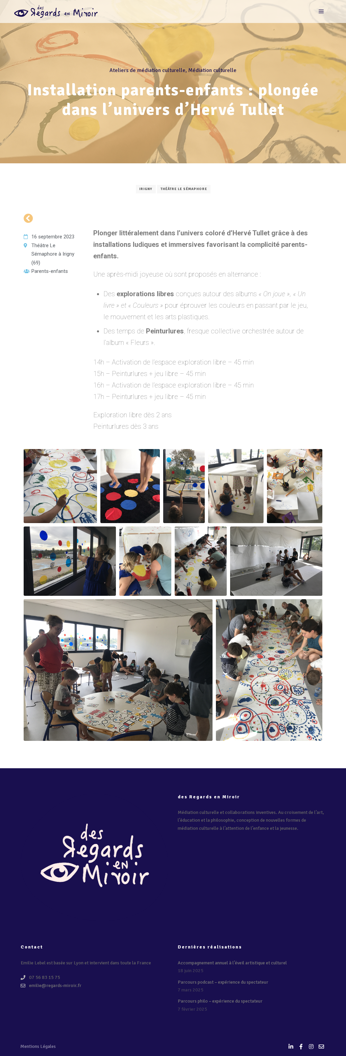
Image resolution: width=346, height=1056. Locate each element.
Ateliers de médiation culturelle (147, 70)
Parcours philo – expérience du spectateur (220, 1001)
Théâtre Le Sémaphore (183, 189)
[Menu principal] (321, 11)
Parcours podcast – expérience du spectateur (223, 982)
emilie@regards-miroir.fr (55, 985)
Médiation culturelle (212, 70)
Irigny (145, 189)
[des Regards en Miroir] (56, 11)
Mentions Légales (38, 1046)
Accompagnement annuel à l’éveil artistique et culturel (232, 963)
